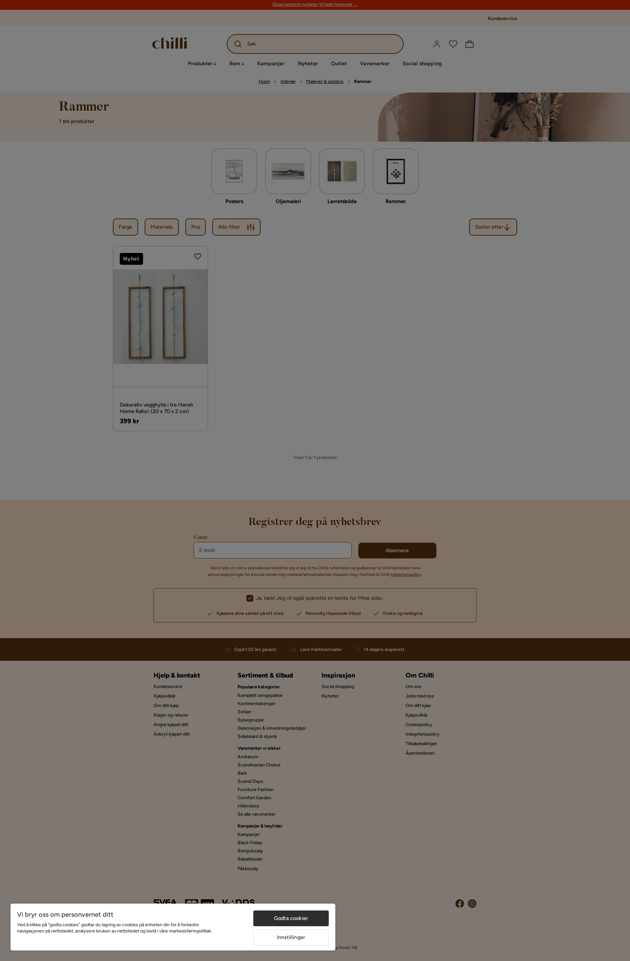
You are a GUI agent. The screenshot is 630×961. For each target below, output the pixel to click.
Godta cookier (291, 918)
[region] (172, 927)
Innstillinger (291, 937)
